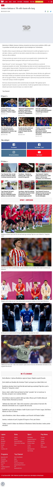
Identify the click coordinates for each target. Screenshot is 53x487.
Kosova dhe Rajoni (18, 441)
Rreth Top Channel (18, 457)
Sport (14, 2)
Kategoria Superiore (32, 439)
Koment (16, 439)
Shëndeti (43, 443)
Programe (26, 2)
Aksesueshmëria (18, 468)
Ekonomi (3, 443)
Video (10, 2)
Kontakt (16, 461)
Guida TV (3, 468)
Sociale (2, 445)
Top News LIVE (39, 2)
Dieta (42, 445)
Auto (15, 445)
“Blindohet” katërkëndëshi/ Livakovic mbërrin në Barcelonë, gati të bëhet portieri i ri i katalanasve (26, 112)
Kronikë (2, 439)
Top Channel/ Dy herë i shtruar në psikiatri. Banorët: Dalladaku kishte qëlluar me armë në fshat (8, 194)
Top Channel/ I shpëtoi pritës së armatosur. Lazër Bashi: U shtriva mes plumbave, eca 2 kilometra (43, 176)
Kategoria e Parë (31, 441)
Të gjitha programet (5, 466)
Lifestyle (43, 439)
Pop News (19, 2)
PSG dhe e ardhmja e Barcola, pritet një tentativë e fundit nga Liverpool (43, 111)
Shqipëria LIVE (4, 461)
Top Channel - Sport (39, 147)
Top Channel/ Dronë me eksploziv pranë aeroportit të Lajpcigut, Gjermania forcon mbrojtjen (43, 194)
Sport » (5, 96)
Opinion (16, 437)
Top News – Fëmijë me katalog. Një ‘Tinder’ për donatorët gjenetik (25, 175)
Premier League (31, 443)
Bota (16, 434)
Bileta (15, 459)
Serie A (29, 447)
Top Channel (14, 147)
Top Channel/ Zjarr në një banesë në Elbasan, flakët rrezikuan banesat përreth (8, 175)
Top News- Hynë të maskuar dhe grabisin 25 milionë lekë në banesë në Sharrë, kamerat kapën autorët (26, 194)
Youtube (32, 2)
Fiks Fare (3, 462)
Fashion (42, 441)
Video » (5, 161)
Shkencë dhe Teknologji (19, 443)
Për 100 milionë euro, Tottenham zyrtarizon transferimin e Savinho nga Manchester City (8, 131)
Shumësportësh (31, 448)
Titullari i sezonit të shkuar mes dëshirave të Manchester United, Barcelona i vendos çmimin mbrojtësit (43, 132)
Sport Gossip (30, 450)
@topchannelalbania (14, 155)
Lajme (6, 2)
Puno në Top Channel (19, 462)
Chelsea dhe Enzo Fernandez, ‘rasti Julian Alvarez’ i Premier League (8, 111)
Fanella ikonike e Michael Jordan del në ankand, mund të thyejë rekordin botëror (25, 131)
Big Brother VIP (4, 457)
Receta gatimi (44, 447)
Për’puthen (3, 459)
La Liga (29, 445)
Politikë (2, 437)
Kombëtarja (30, 437)
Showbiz (43, 437)
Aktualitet (3, 441)
